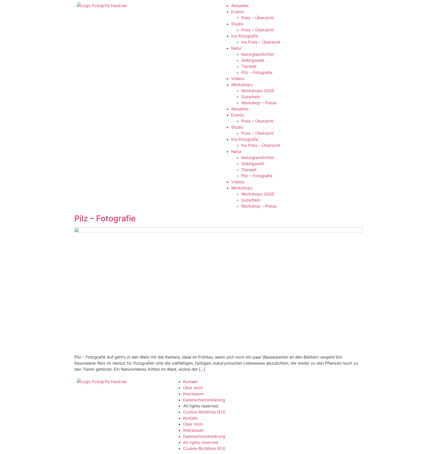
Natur (236, 48)
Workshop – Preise (259, 102)
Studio (237, 23)
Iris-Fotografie (244, 35)
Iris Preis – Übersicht (260, 42)
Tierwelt (249, 66)
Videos (237, 78)
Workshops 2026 (257, 90)
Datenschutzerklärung (204, 399)
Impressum (193, 393)
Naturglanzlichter (257, 54)
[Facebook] (275, 385)
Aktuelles (240, 5)
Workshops (241, 84)
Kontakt (190, 381)
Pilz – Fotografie (256, 72)
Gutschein (250, 96)
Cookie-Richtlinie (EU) (204, 411)
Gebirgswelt (252, 60)
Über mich (193, 387)
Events (237, 11)
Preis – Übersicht (257, 17)
